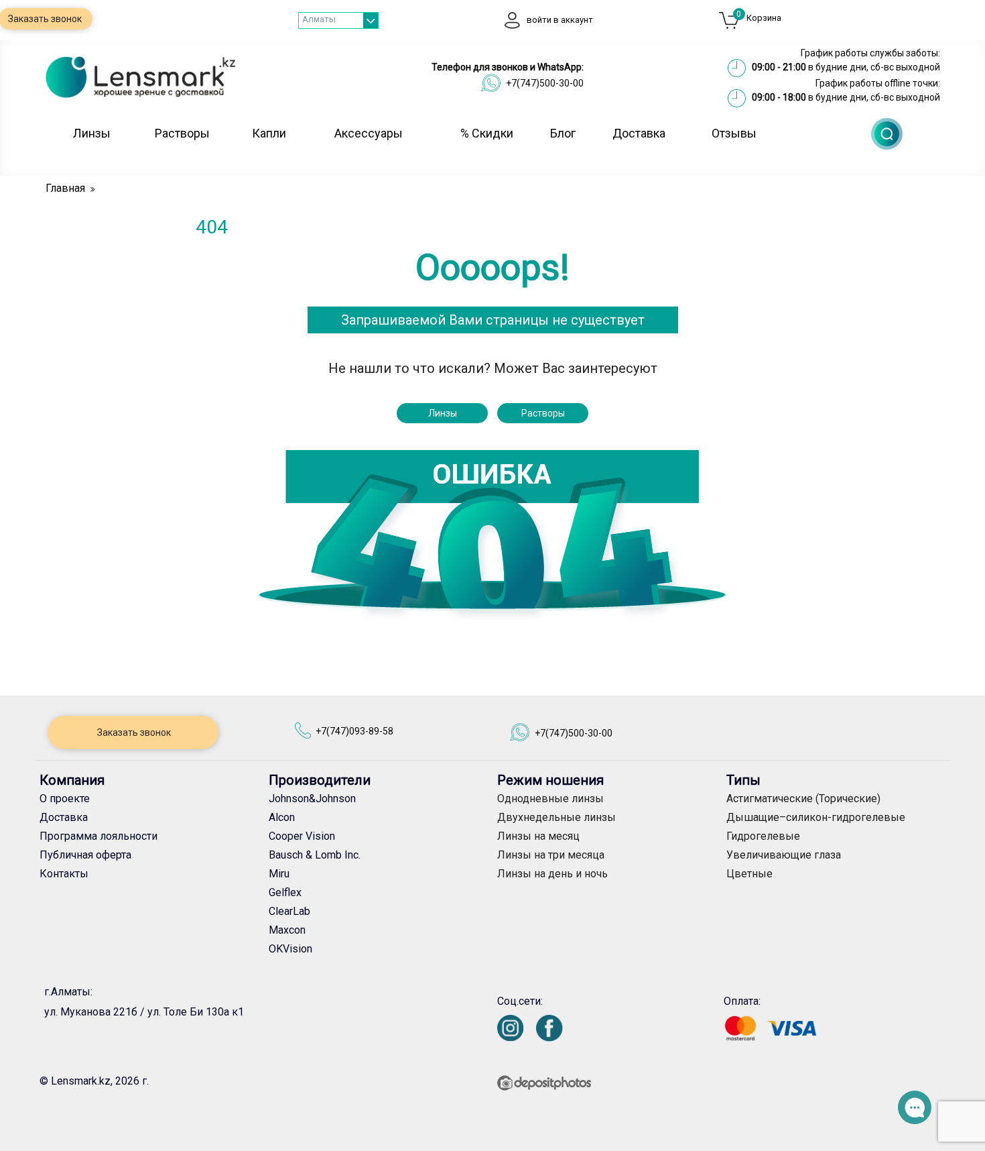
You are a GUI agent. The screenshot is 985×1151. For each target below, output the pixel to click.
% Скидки (486, 133)
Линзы (92, 133)
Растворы (182, 133)
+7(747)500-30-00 (545, 83)
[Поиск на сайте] (887, 134)
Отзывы (734, 133)
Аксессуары (368, 133)
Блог (563, 133)
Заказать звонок (133, 732)
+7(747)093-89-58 (354, 731)
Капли (269, 133)
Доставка (638, 133)
